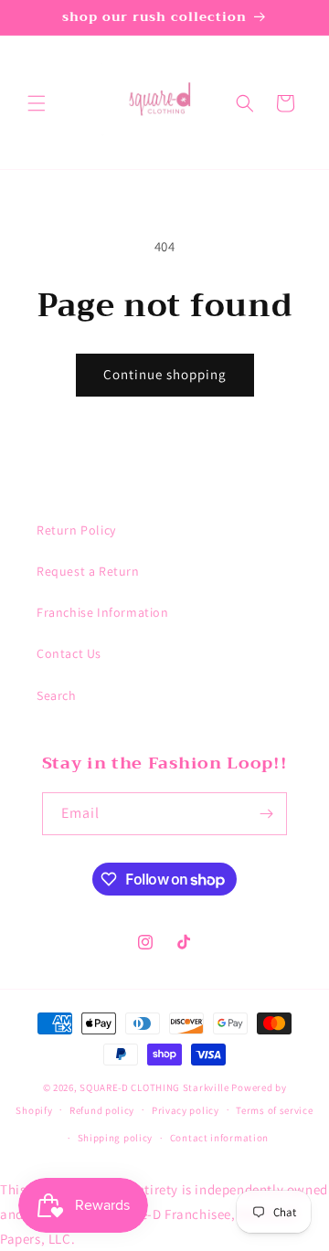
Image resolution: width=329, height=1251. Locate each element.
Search (57, 695)
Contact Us (69, 653)
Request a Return (88, 571)
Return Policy (76, 530)
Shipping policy (116, 1137)
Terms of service (274, 1110)
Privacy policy (185, 1110)
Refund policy (101, 1110)
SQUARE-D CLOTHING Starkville (154, 1087)
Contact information (219, 1137)
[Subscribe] (266, 813)
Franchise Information (103, 612)
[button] (36, 103)
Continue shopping (165, 374)
